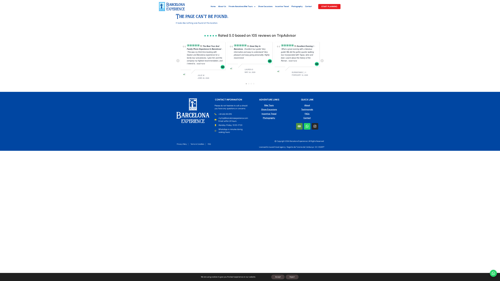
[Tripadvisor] (299, 126)
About (307, 105)
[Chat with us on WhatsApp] (493, 273)
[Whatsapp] (307, 126)
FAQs (307, 114)
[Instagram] (315, 126)
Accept (278, 277)
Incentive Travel (282, 6)
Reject (292, 277)
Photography (297, 6)
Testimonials (307, 109)
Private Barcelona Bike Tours (241, 6)
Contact (308, 6)
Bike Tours (269, 105)
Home (213, 6)
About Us (222, 6)
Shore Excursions (265, 6)
